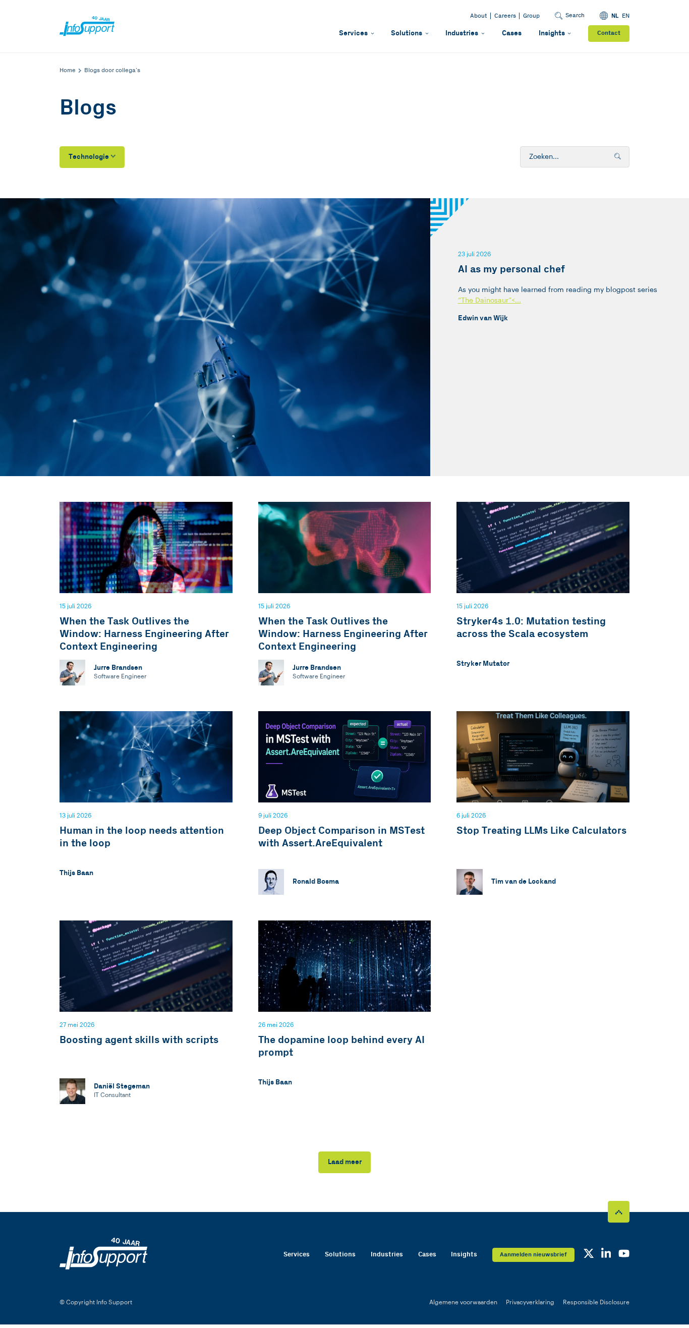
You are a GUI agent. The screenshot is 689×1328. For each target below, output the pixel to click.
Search (575, 15)
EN (625, 16)
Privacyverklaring (530, 1302)
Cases (512, 33)
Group (531, 16)
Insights (552, 33)
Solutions (406, 33)
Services (353, 33)
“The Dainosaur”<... (489, 300)
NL (614, 16)
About (478, 16)
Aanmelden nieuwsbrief (533, 1254)
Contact (608, 33)
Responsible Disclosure (596, 1302)
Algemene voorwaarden (463, 1302)
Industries (461, 33)
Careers (505, 16)
